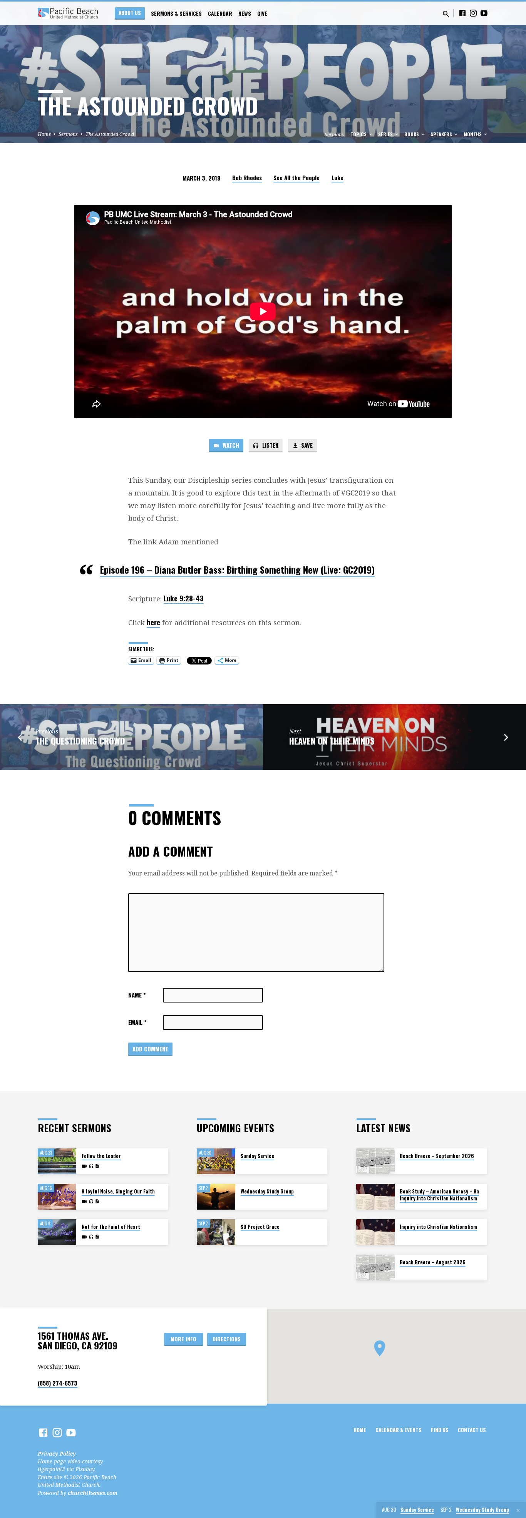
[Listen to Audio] (91, 1166)
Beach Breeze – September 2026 (437, 1156)
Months (473, 134)
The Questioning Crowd (80, 740)
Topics (359, 134)
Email (137, 1022)
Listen (269, 445)
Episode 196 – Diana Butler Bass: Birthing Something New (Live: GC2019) (237, 569)
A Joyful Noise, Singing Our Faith (118, 1191)
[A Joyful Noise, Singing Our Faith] (57, 1197)
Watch (230, 445)
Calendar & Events (398, 1430)
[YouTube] (484, 12)
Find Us (440, 1430)
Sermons (68, 134)
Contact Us (472, 1430)
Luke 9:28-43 (184, 598)
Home (44, 134)
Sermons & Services (176, 13)
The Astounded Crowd (109, 134)
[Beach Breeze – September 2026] (375, 1161)
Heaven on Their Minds (331, 740)
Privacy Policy (57, 1453)
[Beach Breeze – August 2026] (375, 1267)
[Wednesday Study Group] (216, 1197)
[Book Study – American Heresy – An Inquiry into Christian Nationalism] (375, 1197)
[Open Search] (446, 13)
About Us (130, 13)
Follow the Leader (101, 1156)
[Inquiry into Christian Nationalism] (375, 1232)
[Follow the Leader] (57, 1161)
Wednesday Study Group (267, 1191)
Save (306, 445)
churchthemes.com (92, 1492)
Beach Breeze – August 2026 (433, 1262)
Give (262, 13)
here (153, 622)
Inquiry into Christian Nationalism (438, 1226)
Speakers (442, 134)
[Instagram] (473, 12)
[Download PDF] (97, 1166)
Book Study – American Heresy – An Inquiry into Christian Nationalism (439, 1195)
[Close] (518, 1510)
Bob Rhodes (247, 177)
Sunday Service (257, 1156)
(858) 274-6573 (57, 1383)
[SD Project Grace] (216, 1232)
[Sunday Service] (216, 1161)
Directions (227, 1339)
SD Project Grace (260, 1226)
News (244, 13)
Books (412, 134)
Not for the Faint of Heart (111, 1226)
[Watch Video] (84, 1166)
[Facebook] (462, 12)
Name (137, 995)
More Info (183, 1339)
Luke (337, 177)
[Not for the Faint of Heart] (57, 1232)
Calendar (220, 13)
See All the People (296, 177)
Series (386, 134)
